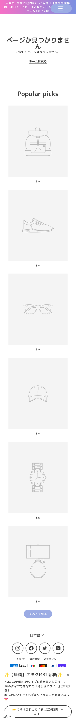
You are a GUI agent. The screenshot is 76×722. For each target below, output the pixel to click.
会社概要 (35, 659)
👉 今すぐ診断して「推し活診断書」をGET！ (38, 711)
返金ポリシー (51, 659)
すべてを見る (38, 614)
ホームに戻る (38, 61)
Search (21, 659)
